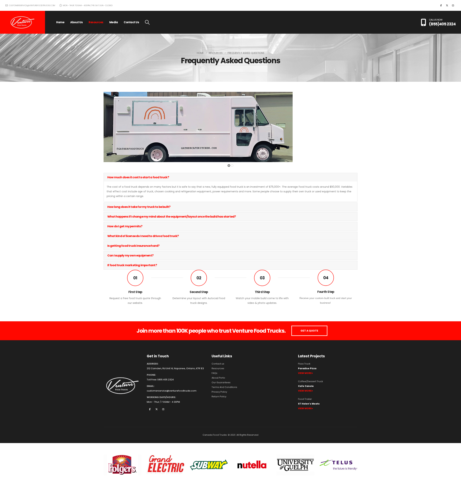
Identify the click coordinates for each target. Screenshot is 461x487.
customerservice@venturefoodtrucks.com (31, 5)
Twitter (156, 409)
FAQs (214, 373)
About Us (76, 22)
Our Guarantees (221, 382)
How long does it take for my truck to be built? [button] (138, 207)
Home (60, 22)
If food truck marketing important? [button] (132, 265)
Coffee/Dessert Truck (310, 381)
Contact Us (131, 22)
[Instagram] (452, 5)
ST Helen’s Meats (309, 403)
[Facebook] (441, 5)
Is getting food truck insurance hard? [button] (133, 246)
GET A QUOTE (309, 330)
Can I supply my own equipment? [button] (130, 255)
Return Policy (219, 396)
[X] (446, 5)
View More (305, 373)
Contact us (218, 363)
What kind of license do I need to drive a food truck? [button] (143, 236)
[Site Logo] (22, 22)
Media (113, 22)
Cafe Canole (306, 386)
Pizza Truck (304, 363)
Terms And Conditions (224, 387)
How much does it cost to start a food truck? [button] (138, 177)
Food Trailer (305, 399)
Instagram (163, 409)
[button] (147, 22)
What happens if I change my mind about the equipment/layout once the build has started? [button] (171, 217)
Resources (96, 22)
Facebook (150, 409)
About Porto (218, 377)
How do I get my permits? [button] (124, 226)
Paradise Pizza (307, 368)
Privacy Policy (219, 391)
